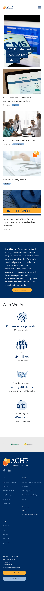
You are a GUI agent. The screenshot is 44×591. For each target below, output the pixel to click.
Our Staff (5, 534)
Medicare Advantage (9, 482)
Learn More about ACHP (22, 290)
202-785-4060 (8, 565)
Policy (4, 478)
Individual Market (8, 491)
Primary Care (26, 486)
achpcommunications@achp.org (11, 567)
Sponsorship (7, 543)
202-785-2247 (8, 562)
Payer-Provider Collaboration (31, 482)
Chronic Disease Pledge (30, 495)
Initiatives (25, 478)
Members (6, 526)
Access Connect (14, 573)
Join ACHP (6, 538)
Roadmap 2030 (27, 491)
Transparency (7, 499)
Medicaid (5, 486)
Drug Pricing (7, 495)
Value (24, 499)
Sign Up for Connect (14, 578)
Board (4, 530)
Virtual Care (6, 503)
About (5, 521)
